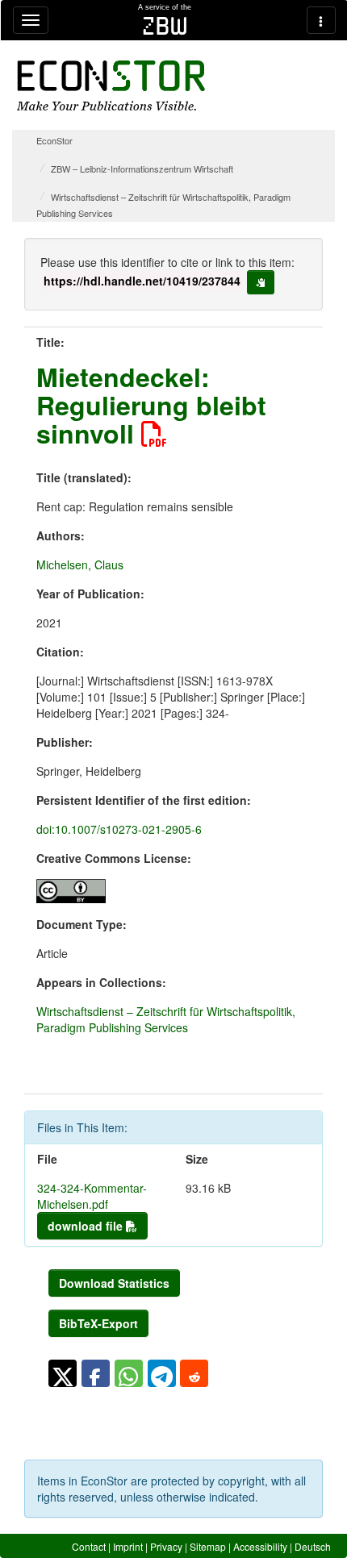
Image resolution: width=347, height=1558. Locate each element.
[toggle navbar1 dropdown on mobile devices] (30, 20)
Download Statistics (114, 1283)
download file (87, 1226)
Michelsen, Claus (79, 564)
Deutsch (313, 1546)
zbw (165, 25)
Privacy (166, 1546)
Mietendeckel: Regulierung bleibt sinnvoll (151, 405)
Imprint (128, 1546)
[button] (62, 1373)
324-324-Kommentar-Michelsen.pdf (92, 1196)
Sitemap (208, 1546)
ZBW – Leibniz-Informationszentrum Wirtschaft (142, 168)
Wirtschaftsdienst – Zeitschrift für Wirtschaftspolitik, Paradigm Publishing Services (165, 1019)
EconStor (54, 140)
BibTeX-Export (98, 1323)
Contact (89, 1546)
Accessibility (260, 1546)
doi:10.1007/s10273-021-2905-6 (119, 829)
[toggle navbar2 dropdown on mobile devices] (321, 20)
